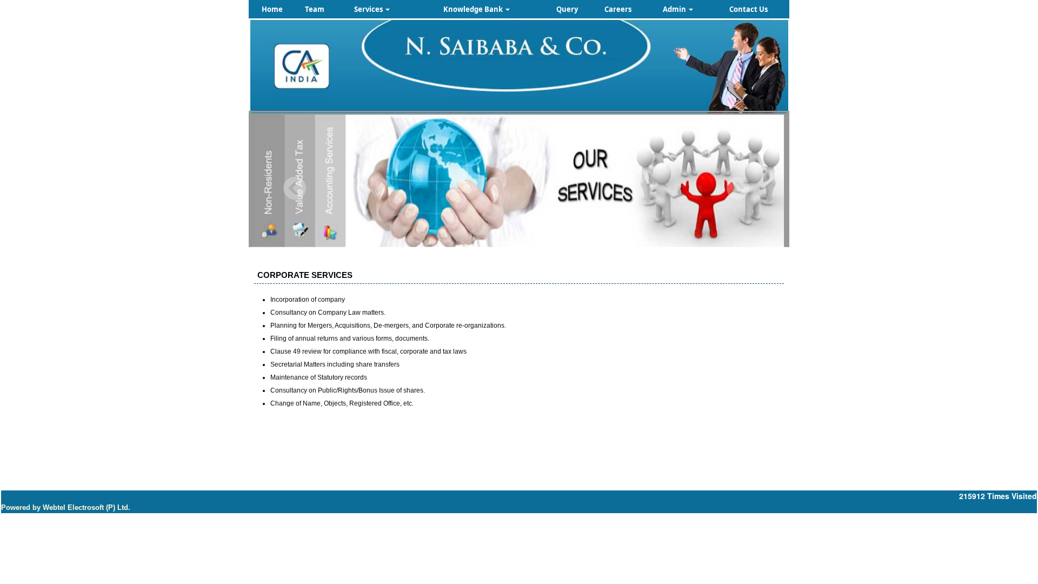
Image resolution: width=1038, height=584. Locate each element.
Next (737, 188)
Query (567, 9)
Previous (295, 188)
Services (369, 9)
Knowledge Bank (473, 9)
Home (272, 9)
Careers (617, 9)
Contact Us (748, 9)
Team (314, 9)
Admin (675, 9)
